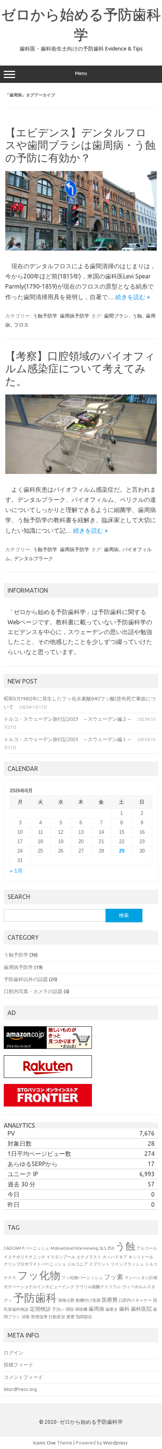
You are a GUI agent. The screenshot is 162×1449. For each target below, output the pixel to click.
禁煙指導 (39, 1316)
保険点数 (66, 1300)
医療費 (110, 1300)
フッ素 (113, 1276)
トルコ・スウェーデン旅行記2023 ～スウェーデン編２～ (68, 718)
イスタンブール (60, 1257)
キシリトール (140, 1257)
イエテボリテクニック (24, 1257)
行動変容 (57, 1316)
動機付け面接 (88, 1300)
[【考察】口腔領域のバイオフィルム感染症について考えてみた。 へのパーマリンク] (81, 472)
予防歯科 (35, 1298)
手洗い (58, 1309)
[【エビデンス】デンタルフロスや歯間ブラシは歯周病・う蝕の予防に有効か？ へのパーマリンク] (81, 249)
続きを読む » (132, 296)
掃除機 (81, 1309)
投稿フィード (18, 1364)
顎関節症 (84, 1316)
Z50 (110, 1248)
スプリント (99, 1264)
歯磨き (111, 1309)
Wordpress (115, 1442)
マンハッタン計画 (140, 1277)
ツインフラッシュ (127, 1264)
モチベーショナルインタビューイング (39, 1286)
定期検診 (40, 1309)
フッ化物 (38, 1275)
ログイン (13, 1352)
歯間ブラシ (116, 315)
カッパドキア (114, 1257)
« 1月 (16, 871)
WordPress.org (20, 1389)
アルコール (146, 1248)
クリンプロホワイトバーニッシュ (35, 1264)
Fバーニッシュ (35, 1248)
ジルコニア (77, 1264)
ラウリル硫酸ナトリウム (98, 1286)
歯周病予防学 (74, 315)
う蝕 (137, 315)
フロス (21, 324)
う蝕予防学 (45, 315)
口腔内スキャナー (135, 1300)
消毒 (25, 1316)
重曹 (70, 1316)
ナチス (10, 1277)
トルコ (151, 1264)
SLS (102, 1248)
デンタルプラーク (33, 558)
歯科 (124, 1309)
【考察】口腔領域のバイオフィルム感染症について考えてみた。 (80, 368)
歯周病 (111, 549)
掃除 (70, 1309)
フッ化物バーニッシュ (82, 1277)
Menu (81, 73)
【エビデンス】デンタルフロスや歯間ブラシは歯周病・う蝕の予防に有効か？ (80, 145)
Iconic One (44, 1442)
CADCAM (12, 1248)
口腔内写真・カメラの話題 (33, 991)
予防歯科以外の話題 (26, 979)
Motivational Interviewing (74, 1248)
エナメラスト (88, 1257)
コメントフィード (23, 1377)
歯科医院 (141, 1309)
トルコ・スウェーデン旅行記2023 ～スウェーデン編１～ (68, 739)
